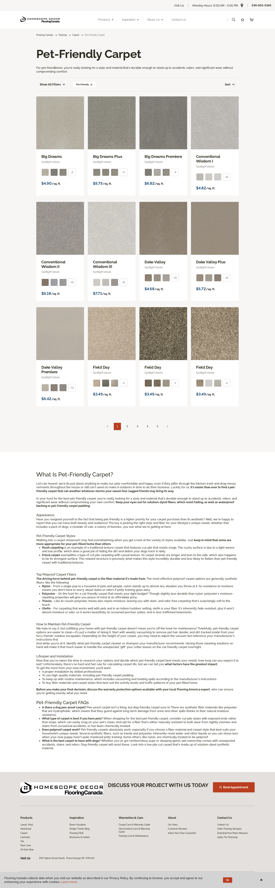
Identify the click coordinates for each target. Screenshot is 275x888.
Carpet (75, 35)
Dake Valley (155, 262)
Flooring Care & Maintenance (133, 836)
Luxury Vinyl (26, 824)
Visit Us (179, 5)
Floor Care (25, 845)
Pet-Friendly (82, 84)
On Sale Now (27, 849)
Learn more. (69, 882)
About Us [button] (153, 19)
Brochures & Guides (80, 837)
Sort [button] (227, 84)
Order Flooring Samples (229, 828)
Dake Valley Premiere (51, 369)
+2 (123, 383)
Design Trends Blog (79, 828)
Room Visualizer (78, 824)
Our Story (173, 824)
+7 (175, 383)
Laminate (25, 837)
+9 (72, 172)
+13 (175, 278)
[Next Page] (167, 426)
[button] (233, 20)
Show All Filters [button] (50, 84)
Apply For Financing (227, 837)
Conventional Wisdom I (208, 158)
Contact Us (179, 19)
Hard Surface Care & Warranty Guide (134, 830)
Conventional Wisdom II (53, 264)
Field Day (101, 367)
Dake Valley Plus (211, 262)
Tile (22, 841)
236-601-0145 (261, 5)
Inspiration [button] (128, 19)
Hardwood (25, 828)
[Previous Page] (107, 426)
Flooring (63, 35)
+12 (226, 177)
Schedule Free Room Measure (232, 833)
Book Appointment (235, 787)
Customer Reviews (177, 828)
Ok (227, 880)
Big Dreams (51, 156)
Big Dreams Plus (107, 156)
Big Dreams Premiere (163, 156)
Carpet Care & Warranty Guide (134, 824)
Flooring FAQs (77, 833)
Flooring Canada (44, 35)
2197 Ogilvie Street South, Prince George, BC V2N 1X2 (66, 858)
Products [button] (104, 19)
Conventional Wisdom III (105, 264)
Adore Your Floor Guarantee (182, 833)
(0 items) (251, 20)
